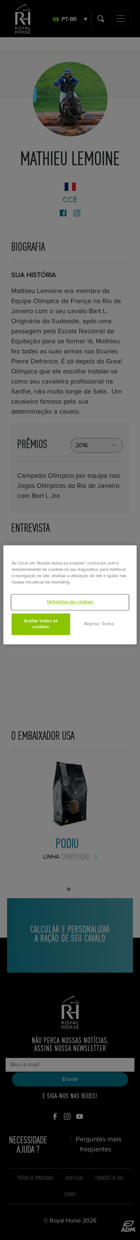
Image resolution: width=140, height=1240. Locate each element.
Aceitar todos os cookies (41, 624)
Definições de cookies (70, 602)
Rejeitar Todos (99, 624)
